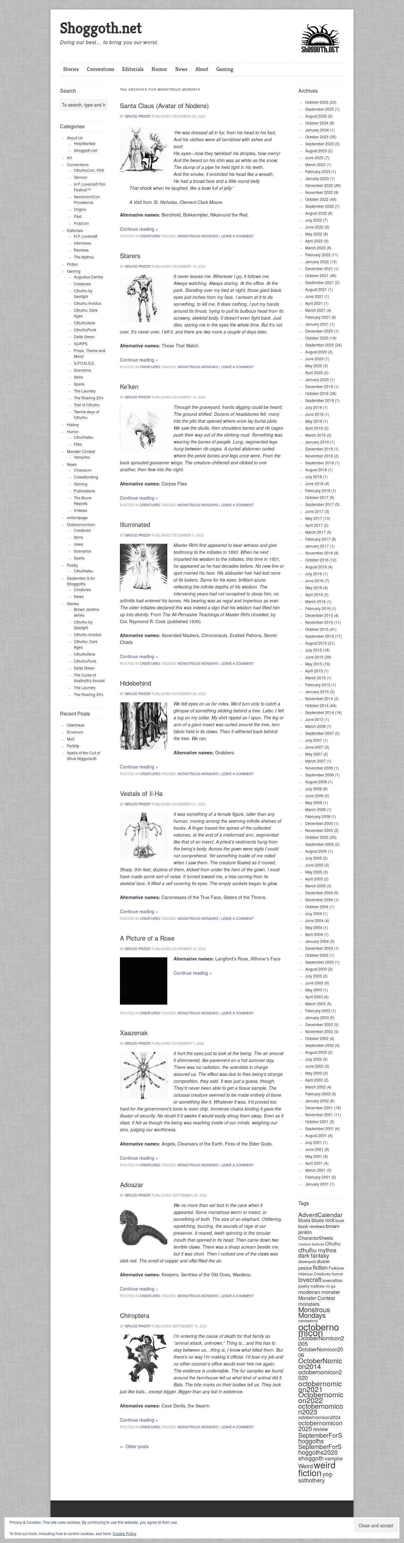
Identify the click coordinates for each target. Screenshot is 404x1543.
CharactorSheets (315, 1237)
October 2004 (317, 906)
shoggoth (311, 1457)
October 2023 (317, 136)
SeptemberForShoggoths (320, 1437)
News (181, 69)
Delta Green (84, 336)
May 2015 (313, 663)
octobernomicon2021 (320, 1386)
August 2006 (316, 781)
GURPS (80, 343)
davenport (307, 1261)
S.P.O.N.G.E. (84, 363)
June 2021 (314, 296)
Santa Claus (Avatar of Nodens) (164, 105)
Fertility (73, 745)
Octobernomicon (81, 524)
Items (78, 537)
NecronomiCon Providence (87, 199)
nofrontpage (77, 517)
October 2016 (317, 559)
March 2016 (315, 601)
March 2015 (315, 677)
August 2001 (316, 1135)
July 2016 (313, 573)
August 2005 (316, 851)
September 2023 (319, 143)
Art (69, 157)
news (78, 544)
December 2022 (319, 185)
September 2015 (319, 636)
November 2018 (319, 455)
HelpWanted (84, 143)
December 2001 (319, 1107)
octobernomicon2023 (320, 1408)
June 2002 (314, 1066)
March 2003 (315, 1003)
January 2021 (317, 324)
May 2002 (313, 1073)
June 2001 (314, 1149)
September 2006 (319, 774)
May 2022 (313, 233)
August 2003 (316, 969)
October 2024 (317, 122)
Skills (78, 377)
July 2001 (313, 1142)
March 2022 (315, 247)
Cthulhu (333, 1243)
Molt (70, 738)
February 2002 (317, 1093)
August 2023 (316, 150)
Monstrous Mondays (198, 235)
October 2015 (317, 629)
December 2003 (319, 948)
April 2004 (314, 934)
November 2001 (319, 1114)
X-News (80, 510)
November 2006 (319, 767)
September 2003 (319, 962)
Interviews (82, 243)
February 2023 (317, 171)
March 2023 (315, 164)
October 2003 (317, 955)
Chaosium (83, 470)
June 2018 (314, 483)
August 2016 (316, 566)
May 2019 (313, 421)
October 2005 (317, 837)
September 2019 (319, 400)
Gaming (224, 69)
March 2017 (315, 532)
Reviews (81, 249)
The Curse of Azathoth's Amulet (89, 677)
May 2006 (313, 802)
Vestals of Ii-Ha (141, 793)
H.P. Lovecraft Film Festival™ (89, 186)
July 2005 (313, 858)
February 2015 (317, 684)
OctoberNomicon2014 (320, 1363)
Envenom (75, 731)
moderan (309, 1292)
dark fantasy (313, 1255)
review (320, 1429)
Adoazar (131, 1184)
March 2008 (315, 726)
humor (337, 1274)
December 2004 (319, 892)
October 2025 (317, 102)
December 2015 (319, 615)
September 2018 (319, 462)
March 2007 (315, 760)
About (201, 69)
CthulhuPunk (85, 329)
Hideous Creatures (314, 1273)
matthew (317, 1286)
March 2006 (315, 809)
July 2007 (313, 740)
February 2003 (317, 1010)
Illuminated (135, 524)
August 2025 (316, 116)
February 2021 (317, 317)
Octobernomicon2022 (320, 1397)
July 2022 (313, 220)
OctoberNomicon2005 (321, 1341)
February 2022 (317, 254)
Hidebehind (135, 682)
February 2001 (317, 1177)
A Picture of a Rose (147, 938)
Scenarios (82, 551)
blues (304, 1220)
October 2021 (317, 275)
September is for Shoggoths (81, 580)
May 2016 (313, 587)
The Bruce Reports (83, 500)
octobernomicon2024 (319, 1417)
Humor (159, 69)
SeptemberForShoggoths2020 (320, 1449)
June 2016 (314, 580)
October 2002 (317, 1038)
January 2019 (317, 441)
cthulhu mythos (317, 1250)
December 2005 (319, 823)
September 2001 (319, 1128)
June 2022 (314, 226)
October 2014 (317, 705)
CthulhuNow (84, 322)
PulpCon (81, 223)
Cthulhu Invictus (87, 303)
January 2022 (317, 261)
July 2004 (313, 913)
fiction (320, 1267)
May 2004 (313, 927)
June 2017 (314, 511)
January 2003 (317, 1017)
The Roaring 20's (88, 397)
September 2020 (319, 344)
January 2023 (317, 178)
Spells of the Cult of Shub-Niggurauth (83, 755)
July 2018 (313, 476)
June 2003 (314, 982)
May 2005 (313, 871)
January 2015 (317, 691)
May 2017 (313, 518)
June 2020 (314, 358)
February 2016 (317, 608)
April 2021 (314, 303)
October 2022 (317, 199)
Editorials (133, 69)
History (73, 424)
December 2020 (319, 331)
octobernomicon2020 (320, 1375)
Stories (71, 69)
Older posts (134, 1446)
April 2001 (314, 1163)
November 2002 (319, 1031)
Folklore (336, 1268)
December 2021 (319, 268)
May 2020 (313, 365)
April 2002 (314, 1079)
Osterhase (76, 725)
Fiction (72, 264)
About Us (75, 137)
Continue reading (139, 229)
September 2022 (319, 206)
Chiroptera (134, 1315)
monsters (308, 1304)
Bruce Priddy (138, 116)
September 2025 (319, 109)
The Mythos (84, 256)
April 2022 (314, 240)
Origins (80, 209)
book (340, 1220)
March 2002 (315, 1086)
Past (77, 216)
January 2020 (317, 379)
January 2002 (317, 1100)
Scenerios (82, 370)
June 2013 (314, 719)
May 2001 (313, 1156)
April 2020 (314, 372)
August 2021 (316, 289)
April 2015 (314, 670)
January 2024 (317, 129)
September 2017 (319, 504)
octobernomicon (318, 1329)
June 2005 (314, 864)
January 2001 (317, 1183)
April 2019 (314, 428)
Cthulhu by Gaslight (83, 293)
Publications (84, 490)
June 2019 (314, 414)
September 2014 (319, 712)
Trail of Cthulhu (87, 404)
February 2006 (317, 816)
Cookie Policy (124, 1533)
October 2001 (317, 1121)
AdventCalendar (320, 1214)
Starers (130, 255)
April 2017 (314, 525)
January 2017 (317, 545)
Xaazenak (134, 1032)
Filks (78, 444)
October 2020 (317, 337)
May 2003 (313, 989)
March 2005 (315, 885)
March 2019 (315, 435)
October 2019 (317, 393)
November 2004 (319, 899)
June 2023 (314, 157)
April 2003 (314, 996)
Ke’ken (129, 386)
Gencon (80, 177)
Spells (79, 383)
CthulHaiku (83, 437)
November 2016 (319, 552)
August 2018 (316, 469)
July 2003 (313, 975)
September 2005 (319, 844)
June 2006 (314, 795)
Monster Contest (316, 1298)
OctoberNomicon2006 (320, 1352)
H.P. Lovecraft (85, 236)
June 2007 (314, 747)
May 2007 (313, 754)
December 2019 (319, 386)
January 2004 (317, 941)
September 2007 (319, 733)
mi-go (331, 1286)
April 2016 (314, 594)
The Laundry (85, 390)
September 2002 (319, 1045)
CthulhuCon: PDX (89, 170)
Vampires (82, 457)
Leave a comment (237, 235)
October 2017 (317, 497)
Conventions (100, 69)
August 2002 (316, 1052)
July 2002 (313, 1059)
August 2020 (316, 351)
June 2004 (314, 920)
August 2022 (316, 213)
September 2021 (319, 282)
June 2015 (314, 656)
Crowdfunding (86, 476)
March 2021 (315, 310)
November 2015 (319, 622)
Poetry (72, 565)
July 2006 (313, 788)
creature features (311, 1244)
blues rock (323, 1220)
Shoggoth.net (101, 28)
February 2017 (317, 539)
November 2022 (319, 192)
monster (330, 1292)
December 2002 (319, 1024)
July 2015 (313, 650)
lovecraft (309, 1279)
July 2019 (313, 407)
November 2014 (319, 698)
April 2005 (314, 878)
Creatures (150, 235)
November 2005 (319, 830)
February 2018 (317, 490)
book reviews (311, 1226)
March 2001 (315, 1170)
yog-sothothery (316, 1477)
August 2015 (316, 643)
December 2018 (319, 448)
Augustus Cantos (88, 276)
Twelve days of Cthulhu (86, 414)
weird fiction (317, 1468)
